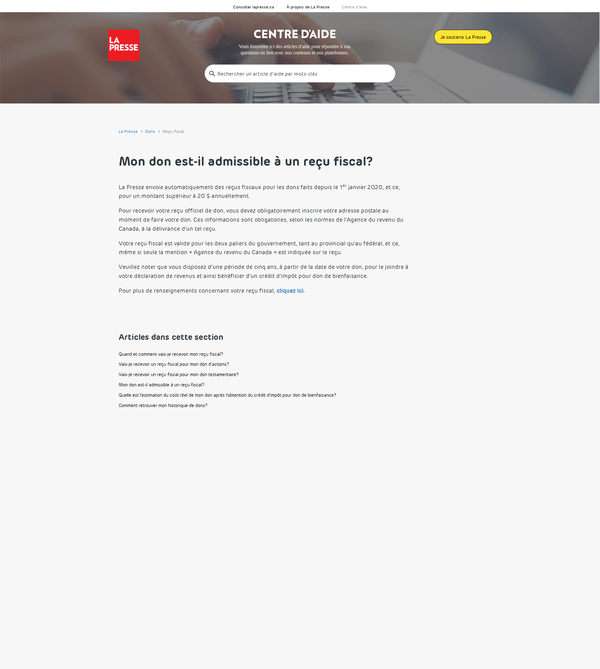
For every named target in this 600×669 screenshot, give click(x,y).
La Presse (128, 131)
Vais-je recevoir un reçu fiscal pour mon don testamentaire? (179, 374)
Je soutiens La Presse (463, 37)
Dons (150, 131)
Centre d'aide (354, 6)
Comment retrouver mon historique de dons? (163, 405)
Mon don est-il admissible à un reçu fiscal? (161, 385)
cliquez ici (290, 290)
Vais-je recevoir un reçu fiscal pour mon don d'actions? (174, 364)
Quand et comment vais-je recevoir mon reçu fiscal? (171, 354)
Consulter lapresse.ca (253, 6)
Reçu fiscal (173, 131)
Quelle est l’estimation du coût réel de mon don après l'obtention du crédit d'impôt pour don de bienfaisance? (227, 395)
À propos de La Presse (308, 6)
